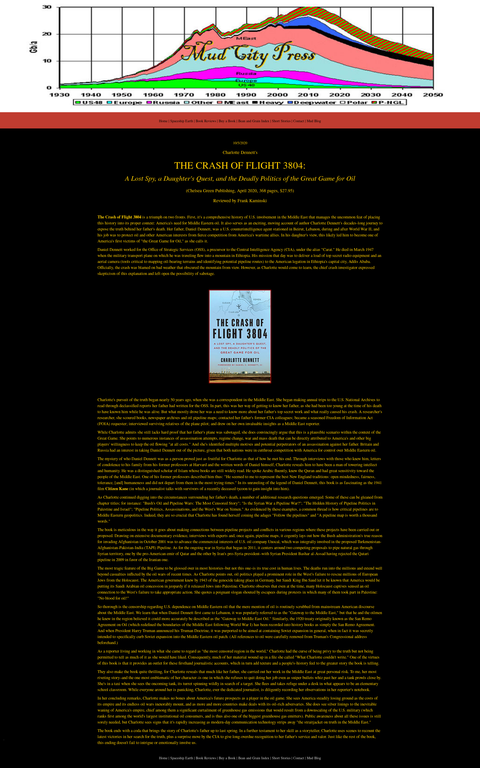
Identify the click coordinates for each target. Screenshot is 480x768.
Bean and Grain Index (253, 120)
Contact (298, 120)
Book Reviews (206, 120)
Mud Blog (314, 120)
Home (163, 120)
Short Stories (281, 120)
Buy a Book (227, 120)
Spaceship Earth (181, 120)
